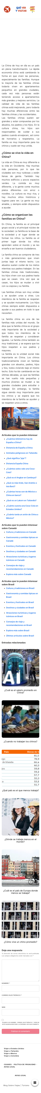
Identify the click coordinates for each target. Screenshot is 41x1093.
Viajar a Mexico (10, 1053)
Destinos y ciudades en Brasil (20, 607)
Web (3, 1007)
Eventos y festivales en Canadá (21, 546)
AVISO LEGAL (9, 1067)
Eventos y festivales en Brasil (20, 602)
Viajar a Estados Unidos (14, 1048)
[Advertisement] (20, 40)
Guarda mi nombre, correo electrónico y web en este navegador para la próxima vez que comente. (20, 1023)
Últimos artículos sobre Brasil (20, 636)
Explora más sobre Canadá (18, 574)
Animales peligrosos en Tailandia (21, 453)
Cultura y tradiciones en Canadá (21, 532)
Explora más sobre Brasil (17, 630)
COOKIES (8, 1064)
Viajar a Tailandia (11, 1051)
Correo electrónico (12, 995)
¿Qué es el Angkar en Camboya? (21, 477)
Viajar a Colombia (11, 1056)
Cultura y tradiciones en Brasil (20, 588)
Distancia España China (17, 463)
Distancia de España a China (19, 448)
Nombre (6, 983)
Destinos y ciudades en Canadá (21, 551)
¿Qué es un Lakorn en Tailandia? (21, 500)
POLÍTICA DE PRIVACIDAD (25, 1064)
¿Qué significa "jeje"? (16, 458)
